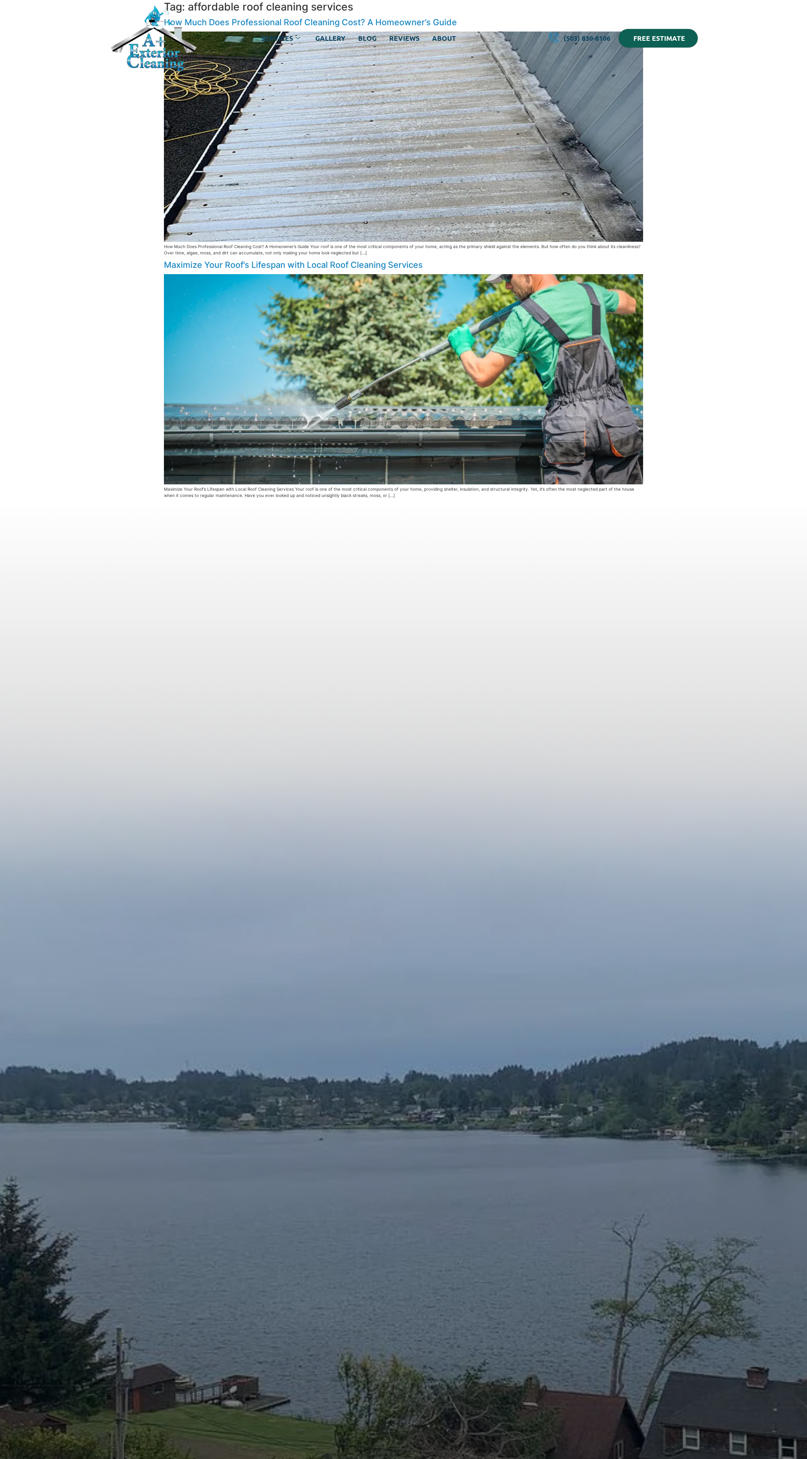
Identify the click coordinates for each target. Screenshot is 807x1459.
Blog (367, 38)
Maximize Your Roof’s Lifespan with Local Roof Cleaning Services (293, 265)
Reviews (404, 38)
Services (277, 38)
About (444, 38)
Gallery (330, 38)
